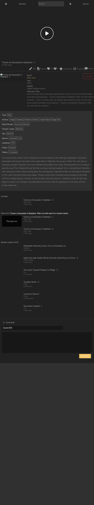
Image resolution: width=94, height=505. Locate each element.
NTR (13, 143)
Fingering (20, 119)
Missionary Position (31, 119)
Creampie (12, 147)
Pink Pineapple (28, 260)
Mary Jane (31, 77)
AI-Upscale (13, 152)
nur (25, 272)
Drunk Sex (18, 124)
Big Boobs (19, 129)
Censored (13, 138)
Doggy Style (56, 119)
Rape (9, 115)
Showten (27, 248)
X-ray (20, 138)
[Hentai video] (12, 204)
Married (26, 124)
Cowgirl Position (45, 119)
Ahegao (12, 119)
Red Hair (10, 133)
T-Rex (26, 284)
